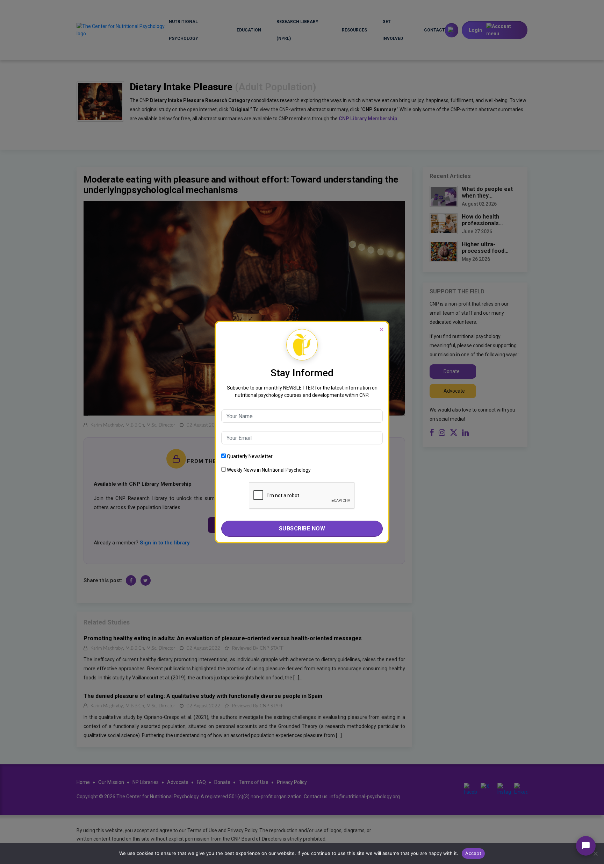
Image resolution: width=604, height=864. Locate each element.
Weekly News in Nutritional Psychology (268, 470)
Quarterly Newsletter (249, 456)
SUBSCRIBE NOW (302, 528)
